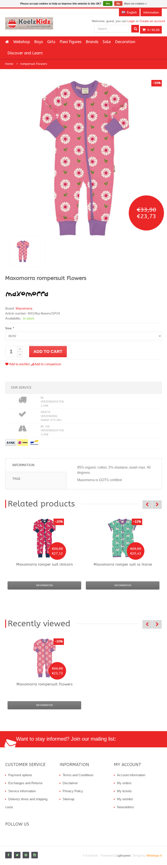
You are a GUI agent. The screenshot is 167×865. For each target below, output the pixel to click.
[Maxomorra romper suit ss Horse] (122, 538)
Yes (107, 3)
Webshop (21, 41)
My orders (124, 783)
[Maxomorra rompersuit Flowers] (27, 251)
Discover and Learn (25, 53)
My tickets (124, 791)
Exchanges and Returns (25, 783)
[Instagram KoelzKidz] (34, 855)
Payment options (20, 775)
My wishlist (125, 799)
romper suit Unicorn (44, 564)
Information (23, 465)
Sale (107, 41)
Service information (22, 791)
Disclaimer (70, 783)
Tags (16, 479)
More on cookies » (135, 3)
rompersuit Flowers (33, 63)
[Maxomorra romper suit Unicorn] (44, 538)
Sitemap (68, 799)
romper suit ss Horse (123, 564)
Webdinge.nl (154, 855)
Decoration (125, 41)
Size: (9, 328)
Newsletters (125, 807)
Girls (51, 41)
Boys (38, 41)
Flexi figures (70, 41)
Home (9, 63)
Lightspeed (123, 855)
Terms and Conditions (78, 775)
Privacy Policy (73, 791)
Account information (131, 775)
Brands (92, 41)
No (118, 3)
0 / (153, 30)
